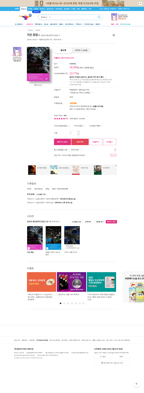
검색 (99, 17)
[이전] (30, 64)
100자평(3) (74, 119)
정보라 (29, 39)
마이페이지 (113, 8)
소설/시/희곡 (40, 199)
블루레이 (84, 9)
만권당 (36, 9)
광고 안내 (109, 340)
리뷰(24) (82, 119)
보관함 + (109, 142)
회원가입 (106, 8)
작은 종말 (30, 252)
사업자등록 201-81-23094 (34, 352)
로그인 (101, 8)
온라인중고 (59, 9)
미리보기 (39, 85)
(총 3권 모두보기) (52, 221)
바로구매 (79, 142)
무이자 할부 (78, 126)
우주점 (73, 9)
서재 (116, 24)
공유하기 (113, 35)
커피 (90, 9)
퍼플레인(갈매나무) (45, 39)
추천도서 (79, 24)
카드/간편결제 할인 (60, 126)
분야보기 (20, 24)
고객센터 (120, 8)
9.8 (66, 119)
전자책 (30, 9)
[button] (60, 303)
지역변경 (92, 109)
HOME (17, 9)
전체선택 (88, 222)
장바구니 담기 (62, 142)
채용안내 (24, 340)
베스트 (46, 24)
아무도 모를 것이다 (70, 252)
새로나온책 (53, 24)
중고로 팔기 (75, 149)
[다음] (47, 64)
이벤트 (60, 24)
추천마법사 (38, 24)
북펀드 (98, 24)
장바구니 (126, 8)
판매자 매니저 (86, 340)
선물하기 (95, 142)
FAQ (121, 356)
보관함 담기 (100, 222)
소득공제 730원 (94, 126)
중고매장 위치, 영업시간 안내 (113, 363)
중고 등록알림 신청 (60, 150)
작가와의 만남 (88, 24)
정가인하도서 (69, 24)
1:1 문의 (103, 356)
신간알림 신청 (40, 194)
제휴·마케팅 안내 (74, 340)
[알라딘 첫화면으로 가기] (26, 17)
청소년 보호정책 (55, 340)
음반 (78, 9)
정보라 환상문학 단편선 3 (50, 35)
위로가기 (136, 384)
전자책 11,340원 (81, 50)
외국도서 (42, 9)
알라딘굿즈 (50, 9)
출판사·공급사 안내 (98, 340)
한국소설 (49, 202)
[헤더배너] (120, 17)
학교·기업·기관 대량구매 (122, 340)
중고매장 (67, 9)
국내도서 (23, 9)
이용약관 (32, 340)
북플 (112, 24)
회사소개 (17, 340)
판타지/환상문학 (52, 199)
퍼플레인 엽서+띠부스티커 (64, 58)
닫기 (140, 3)
